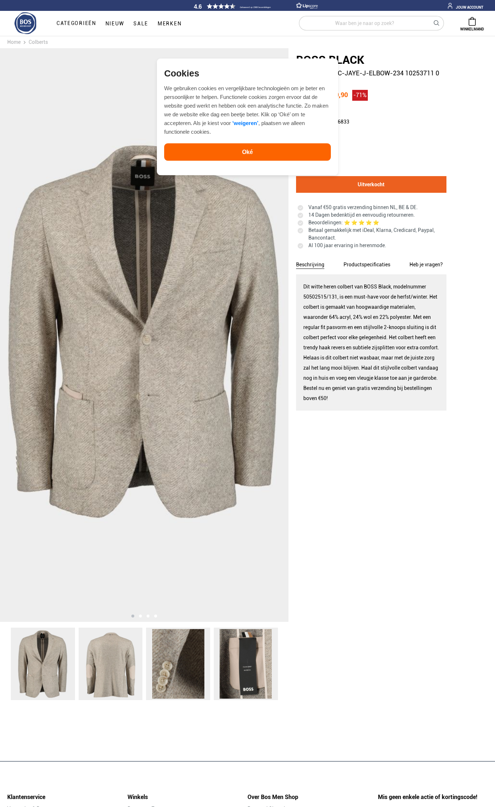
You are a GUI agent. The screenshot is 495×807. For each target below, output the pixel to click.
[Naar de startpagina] (25, 23)
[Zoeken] (436, 23)
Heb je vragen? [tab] (426, 264)
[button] (254, 6)
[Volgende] (243, 335)
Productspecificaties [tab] (367, 264)
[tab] (310, 263)
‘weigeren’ (245, 123)
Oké (247, 152)
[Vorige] (45, 335)
